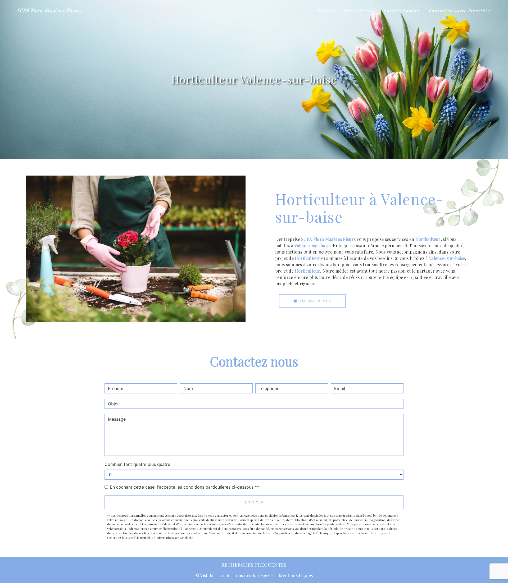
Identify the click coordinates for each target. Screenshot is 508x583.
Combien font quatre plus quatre (137, 464)
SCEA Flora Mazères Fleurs (49, 10)
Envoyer (254, 502)
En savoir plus (314, 301)
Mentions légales (295, 575)
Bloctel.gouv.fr (381, 533)
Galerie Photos (401, 10)
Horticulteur (359, 10)
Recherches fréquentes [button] (254, 565)
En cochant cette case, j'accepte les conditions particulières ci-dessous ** (184, 487)
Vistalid (207, 575)
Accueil (326, 10)
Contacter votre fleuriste (459, 10)
